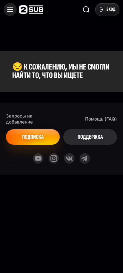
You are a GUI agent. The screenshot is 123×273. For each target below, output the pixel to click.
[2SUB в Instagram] (53, 158)
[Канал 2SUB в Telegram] (84, 158)
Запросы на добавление (19, 119)
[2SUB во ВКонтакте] (69, 158)
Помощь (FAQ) (101, 119)
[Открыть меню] (10, 9)
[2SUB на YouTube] (38, 158)
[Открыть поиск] (86, 9)
